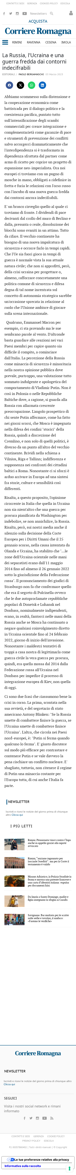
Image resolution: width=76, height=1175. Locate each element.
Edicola (49, 1140)
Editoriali (8, 74)
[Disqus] (38, 988)
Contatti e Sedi (20, 1136)
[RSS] (51, 1118)
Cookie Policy (56, 1136)
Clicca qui (17, 814)
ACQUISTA (38, 21)
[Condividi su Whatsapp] (31, 85)
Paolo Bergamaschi (31, 74)
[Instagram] (17, 13)
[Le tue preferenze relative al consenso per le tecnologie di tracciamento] (69, 1168)
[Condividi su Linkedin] (42, 85)
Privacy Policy (31, 1140)
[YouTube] (24, 13)
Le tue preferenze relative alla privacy (41, 1159)
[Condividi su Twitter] (20, 85)
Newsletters (38, 14)
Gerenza (38, 1136)
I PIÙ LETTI (21, 826)
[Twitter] (11, 13)
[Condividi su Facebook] (9, 85)
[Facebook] (4, 13)
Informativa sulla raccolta (23, 1166)
